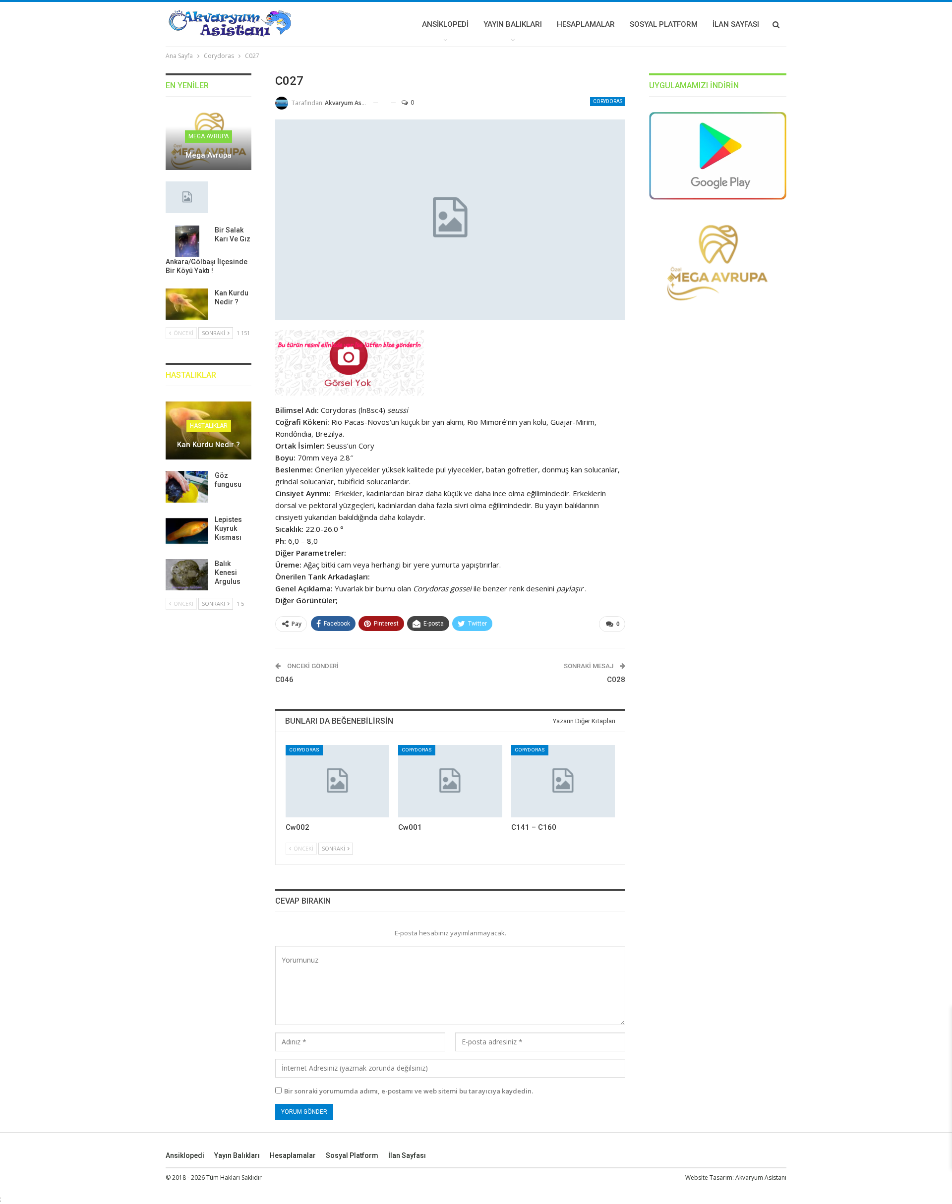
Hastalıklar (209, 425)
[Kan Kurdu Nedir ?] (187, 304)
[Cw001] (450, 781)
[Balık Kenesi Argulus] (187, 575)
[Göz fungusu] (187, 487)
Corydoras (607, 101)
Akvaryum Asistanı (760, 1177)
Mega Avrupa (208, 136)
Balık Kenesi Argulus (227, 572)
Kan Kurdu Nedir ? (208, 444)
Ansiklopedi (445, 24)
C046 (284, 679)
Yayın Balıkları (512, 24)
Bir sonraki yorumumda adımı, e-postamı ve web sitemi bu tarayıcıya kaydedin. (408, 1091)
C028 (616, 679)
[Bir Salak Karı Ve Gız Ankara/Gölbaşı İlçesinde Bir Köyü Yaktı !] (187, 241)
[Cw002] (337, 781)
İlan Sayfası (736, 24)
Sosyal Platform (664, 24)
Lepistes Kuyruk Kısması (228, 528)
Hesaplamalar (586, 24)
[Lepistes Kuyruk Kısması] (187, 531)
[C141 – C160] (563, 781)
